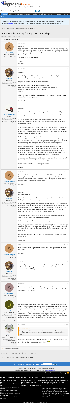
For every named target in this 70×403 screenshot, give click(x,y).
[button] (8, 16)
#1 (67, 43)
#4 (67, 172)
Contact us (41, 373)
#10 (67, 324)
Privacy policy (58, 373)
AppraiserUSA (18, 14)
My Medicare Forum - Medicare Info (31, 385)
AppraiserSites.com (50, 370)
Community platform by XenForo (35, 402)
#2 (67, 69)
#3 (67, 105)
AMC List (27, 14)
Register (10, 23)
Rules (10, 14)
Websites (35, 14)
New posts (13, 17)
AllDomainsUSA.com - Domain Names (31, 380)
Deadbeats (42, 14)
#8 (67, 284)
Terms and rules (49, 373)
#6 (67, 244)
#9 (67, 301)
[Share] (65, 43)
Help (65, 373)
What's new (4, 17)
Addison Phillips (6, 36)
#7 (67, 262)
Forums (4, 14)
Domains (51, 14)
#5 (67, 189)
